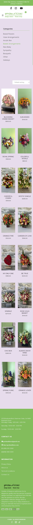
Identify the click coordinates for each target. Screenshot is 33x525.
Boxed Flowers (8, 34)
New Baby (7, 47)
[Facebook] (11, 8)
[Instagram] (16, 8)
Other (5, 57)
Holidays (6, 60)
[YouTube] (21, 8)
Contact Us (5, 474)
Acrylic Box (7, 40)
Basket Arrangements (11, 44)
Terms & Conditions (8, 471)
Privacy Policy (6, 464)
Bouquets (7, 53)
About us (4, 467)
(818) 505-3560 (8, 448)
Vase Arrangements (11, 37)
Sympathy (7, 50)
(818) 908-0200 (8, 452)
